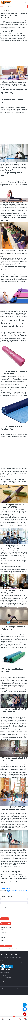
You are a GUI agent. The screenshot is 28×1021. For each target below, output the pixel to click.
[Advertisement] (14, 47)
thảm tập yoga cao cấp (16, 595)
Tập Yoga (2, 929)
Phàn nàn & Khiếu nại (4, 978)
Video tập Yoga (3, 932)
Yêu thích (25, 1019)
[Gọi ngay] (24, 1014)
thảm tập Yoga (14, 210)
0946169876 (7, 962)
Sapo (22, 988)
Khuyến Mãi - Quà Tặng (5, 943)
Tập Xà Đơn (3, 935)
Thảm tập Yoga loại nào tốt (17, 337)
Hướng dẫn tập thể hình (5, 927)
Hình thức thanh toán (4, 974)
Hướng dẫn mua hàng (4, 972)
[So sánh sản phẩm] (25, 3)
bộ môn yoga (14, 84)
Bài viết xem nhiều (6, 946)
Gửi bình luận (4, 918)
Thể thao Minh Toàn (11, 988)
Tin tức (19, 1019)
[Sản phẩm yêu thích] (19, 3)
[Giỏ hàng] (22, 3)
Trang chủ (3, 1019)
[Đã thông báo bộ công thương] (6, 966)
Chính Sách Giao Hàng (5, 975)
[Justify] (25, 6)
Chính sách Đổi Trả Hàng (5, 977)
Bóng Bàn (2, 937)
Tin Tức (2, 940)
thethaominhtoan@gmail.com (20, 962)
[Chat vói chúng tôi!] (25, 1009)
